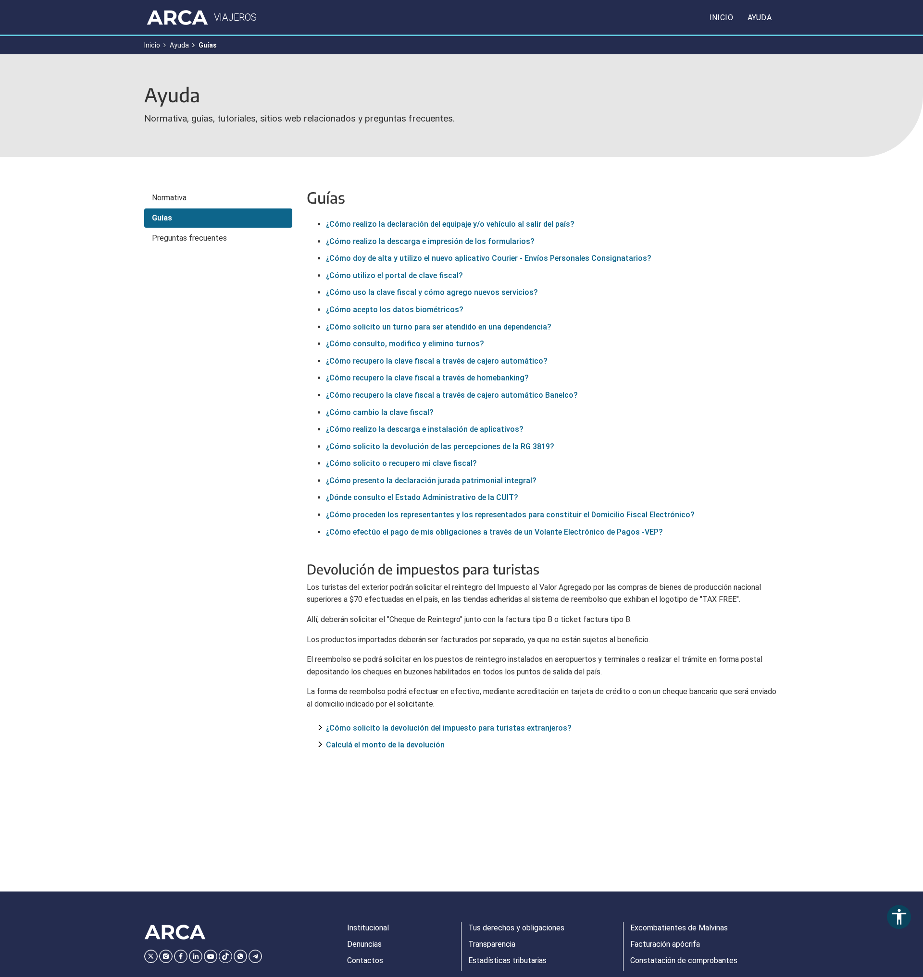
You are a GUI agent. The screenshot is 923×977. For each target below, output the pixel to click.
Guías (162, 217)
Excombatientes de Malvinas (679, 927)
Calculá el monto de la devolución (385, 744)
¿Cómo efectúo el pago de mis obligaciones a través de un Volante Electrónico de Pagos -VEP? (494, 532)
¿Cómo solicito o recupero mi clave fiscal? (401, 463)
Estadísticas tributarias (507, 960)
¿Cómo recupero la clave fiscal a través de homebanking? (427, 377)
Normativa (169, 197)
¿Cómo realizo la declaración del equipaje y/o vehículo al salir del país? (450, 224)
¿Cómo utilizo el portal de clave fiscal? (394, 275)
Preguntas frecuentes (189, 238)
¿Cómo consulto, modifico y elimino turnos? (405, 343)
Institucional (368, 927)
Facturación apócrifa (665, 944)
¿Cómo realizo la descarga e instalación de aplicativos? (425, 429)
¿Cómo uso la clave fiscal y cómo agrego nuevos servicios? (432, 292)
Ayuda (760, 17)
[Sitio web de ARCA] (175, 932)
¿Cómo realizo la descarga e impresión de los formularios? (430, 241)
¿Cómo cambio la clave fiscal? (380, 412)
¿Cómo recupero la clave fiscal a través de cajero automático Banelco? (452, 395)
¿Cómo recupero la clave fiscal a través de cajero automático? (437, 361)
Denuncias (364, 944)
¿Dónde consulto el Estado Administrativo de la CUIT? (422, 497)
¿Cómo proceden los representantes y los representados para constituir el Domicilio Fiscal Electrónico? (510, 514)
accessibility (899, 916)
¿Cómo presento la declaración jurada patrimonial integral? (431, 480)
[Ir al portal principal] (177, 17)
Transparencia (491, 944)
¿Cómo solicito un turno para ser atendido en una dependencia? (438, 326)
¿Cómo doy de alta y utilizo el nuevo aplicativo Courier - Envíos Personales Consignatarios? (488, 258)
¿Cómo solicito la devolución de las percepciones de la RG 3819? (440, 446)
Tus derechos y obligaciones (516, 927)
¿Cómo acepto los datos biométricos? (394, 309)
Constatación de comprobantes (683, 960)
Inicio (721, 17)
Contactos (365, 960)
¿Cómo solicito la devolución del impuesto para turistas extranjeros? (449, 728)
